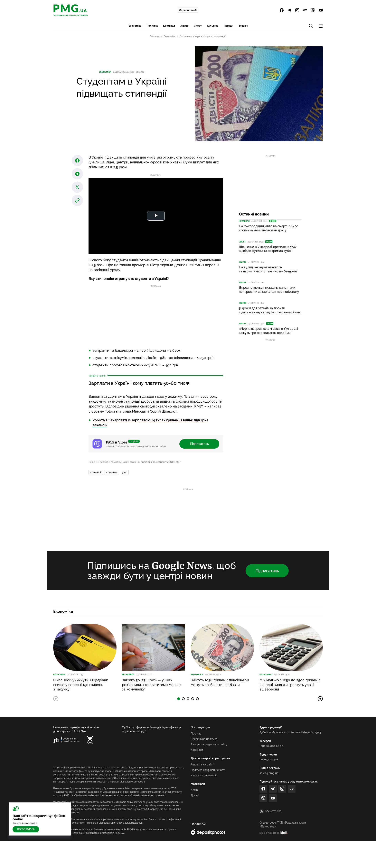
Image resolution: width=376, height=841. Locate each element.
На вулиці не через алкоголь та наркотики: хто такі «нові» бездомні (268, 269)
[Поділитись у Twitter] (77, 187)
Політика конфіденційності (208, 770)
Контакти (197, 749)
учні (124, 472)
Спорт (198, 25)
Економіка (134, 25)
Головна (154, 36)
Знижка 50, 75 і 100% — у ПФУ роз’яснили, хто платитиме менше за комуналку (151, 684)
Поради (228, 25)
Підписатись (199, 444)
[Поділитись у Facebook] (77, 160)
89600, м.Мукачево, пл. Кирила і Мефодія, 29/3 (290, 732)
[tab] (178, 698)
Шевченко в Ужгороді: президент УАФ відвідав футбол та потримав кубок (267, 249)
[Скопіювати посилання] (77, 200)
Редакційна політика (204, 739)
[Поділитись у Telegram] (77, 173)
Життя (184, 25)
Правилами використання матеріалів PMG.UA (98, 833)
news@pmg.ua (268, 759)
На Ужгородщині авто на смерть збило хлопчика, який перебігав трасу (268, 228)
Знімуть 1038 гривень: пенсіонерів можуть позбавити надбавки (220, 682)
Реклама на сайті (202, 764)
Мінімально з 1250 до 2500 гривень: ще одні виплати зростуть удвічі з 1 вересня (289, 684)
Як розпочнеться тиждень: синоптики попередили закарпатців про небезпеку (269, 290)
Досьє (195, 795)
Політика (152, 25)
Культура (212, 25)
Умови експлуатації (203, 775)
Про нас (196, 733)
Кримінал (169, 25)
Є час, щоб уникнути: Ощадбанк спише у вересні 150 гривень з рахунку (80, 684)
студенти (112, 472)
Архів (194, 789)
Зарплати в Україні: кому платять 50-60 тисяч (140, 383)
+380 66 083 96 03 (271, 745)
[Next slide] (320, 698)
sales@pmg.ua (268, 773)
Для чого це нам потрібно (25, 823)
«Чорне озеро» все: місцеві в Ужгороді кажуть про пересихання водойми (268, 331)
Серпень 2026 (188, 10)
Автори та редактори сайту (209, 744)
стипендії (95, 472)
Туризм (243, 25)
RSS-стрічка (273, 811)
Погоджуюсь (25, 829)
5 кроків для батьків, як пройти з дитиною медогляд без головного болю (270, 310)
